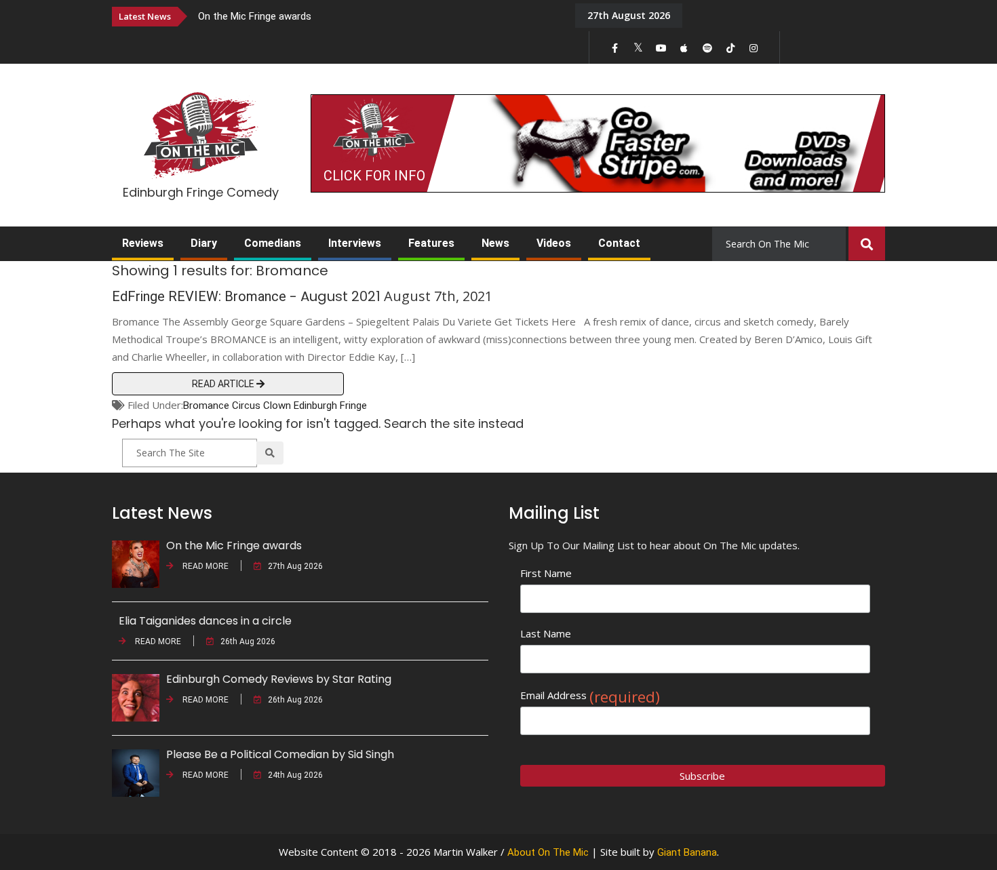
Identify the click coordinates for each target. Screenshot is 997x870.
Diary (204, 243)
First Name (546, 573)
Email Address (590, 695)
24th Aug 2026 (295, 775)
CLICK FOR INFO (374, 175)
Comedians (272, 243)
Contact (619, 243)
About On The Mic (548, 852)
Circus (246, 405)
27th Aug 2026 (295, 566)
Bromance (206, 405)
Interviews (354, 243)
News (495, 243)
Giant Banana (687, 852)
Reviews (142, 243)
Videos (553, 243)
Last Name (545, 633)
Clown (277, 405)
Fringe (353, 405)
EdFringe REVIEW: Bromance (199, 296)
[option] (376, 16)
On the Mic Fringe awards (254, 16)
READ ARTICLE (224, 383)
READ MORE (204, 566)
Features (431, 243)
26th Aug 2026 (247, 641)
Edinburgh (315, 405)
